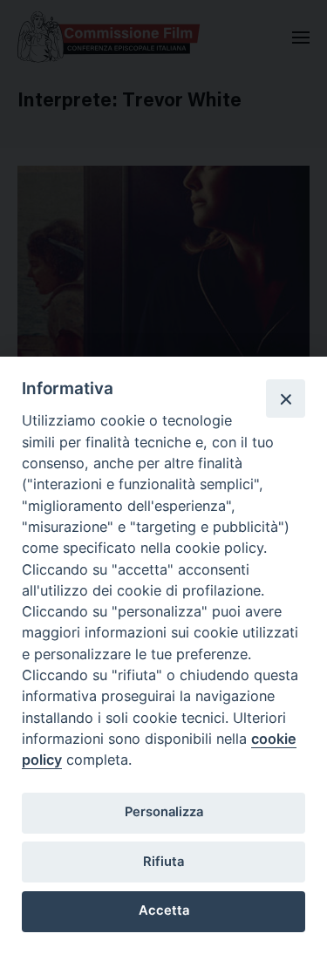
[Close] (285, 398)
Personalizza (164, 812)
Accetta (164, 910)
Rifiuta (163, 861)
